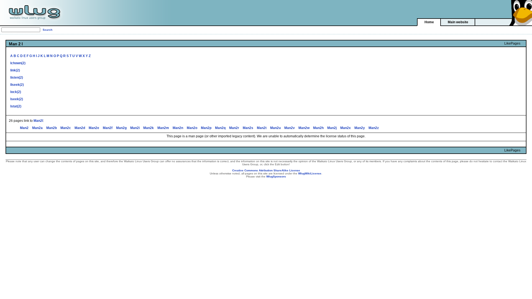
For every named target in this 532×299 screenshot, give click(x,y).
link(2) (15, 70)
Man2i (135, 128)
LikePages (512, 43)
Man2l (38, 121)
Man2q (220, 128)
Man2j (332, 128)
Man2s (248, 128)
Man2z (374, 128)
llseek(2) (17, 85)
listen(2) (16, 77)
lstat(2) (15, 106)
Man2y (359, 128)
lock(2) (15, 92)
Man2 (24, 128)
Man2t (262, 128)
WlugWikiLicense (309, 173)
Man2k (148, 128)
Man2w (304, 128)
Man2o (192, 128)
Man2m (163, 128)
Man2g (121, 128)
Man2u (275, 128)
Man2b (51, 128)
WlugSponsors (276, 176)
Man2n (178, 128)
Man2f (107, 128)
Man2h (318, 128)
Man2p (206, 128)
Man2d (80, 128)
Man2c (65, 128)
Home (429, 22)
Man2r (234, 128)
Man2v (289, 128)
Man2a (37, 128)
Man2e (94, 128)
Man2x (345, 128)
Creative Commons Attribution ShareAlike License (266, 170)
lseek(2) (16, 99)
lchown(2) (17, 63)
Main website (458, 22)
